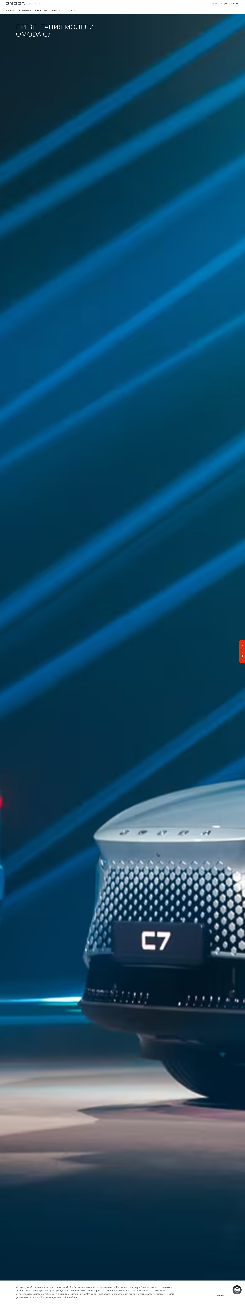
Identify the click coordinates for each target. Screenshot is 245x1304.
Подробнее (232, 651)
